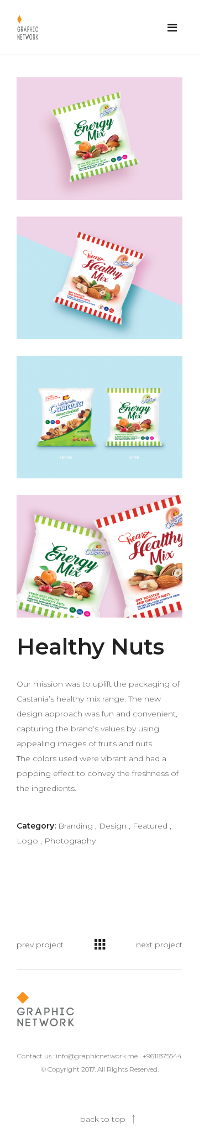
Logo (29, 841)
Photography (70, 841)
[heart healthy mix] (99, 278)
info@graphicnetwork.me (97, 1056)
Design (114, 826)
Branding (77, 826)
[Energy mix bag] (99, 138)
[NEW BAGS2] (99, 556)
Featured (152, 826)
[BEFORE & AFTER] (99, 417)
